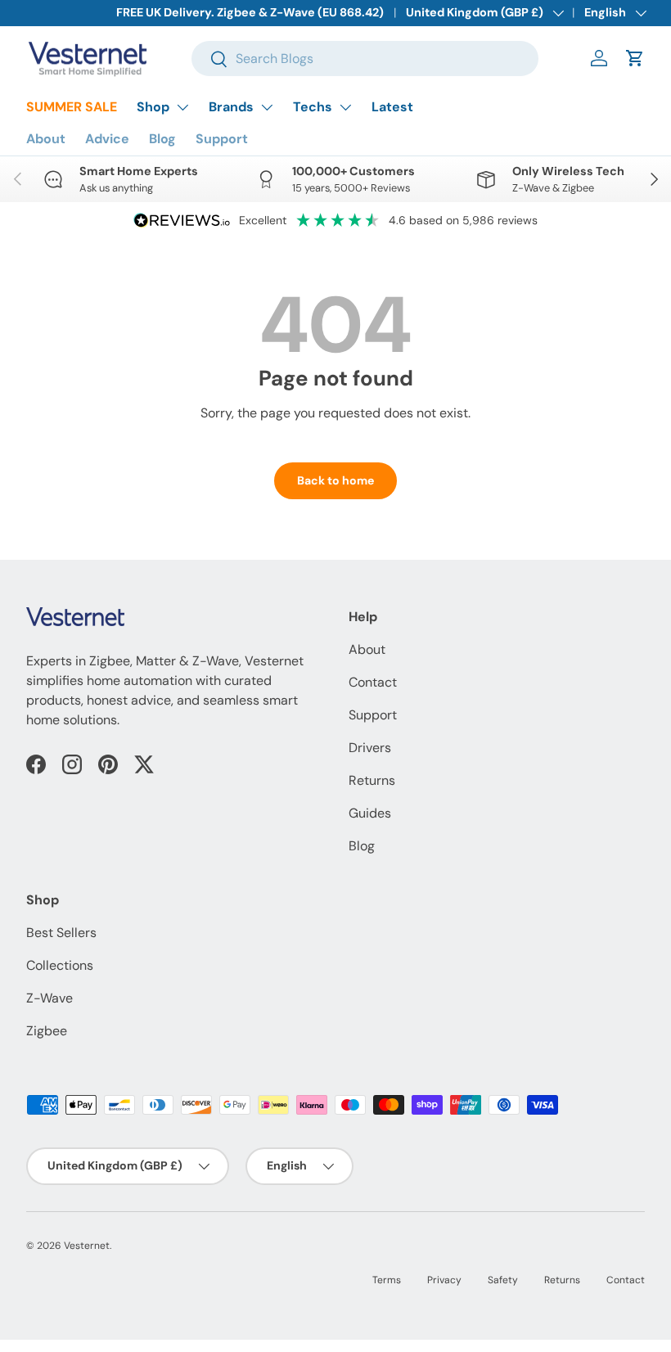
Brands (231, 106)
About (45, 138)
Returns (372, 780)
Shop (153, 106)
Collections (59, 965)
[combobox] (365, 58)
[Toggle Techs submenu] (345, 107)
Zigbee (46, 1030)
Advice (107, 138)
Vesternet (87, 1245)
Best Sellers (61, 932)
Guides (370, 813)
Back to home (335, 480)
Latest (392, 106)
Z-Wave (49, 998)
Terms (386, 1280)
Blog (162, 138)
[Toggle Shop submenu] (182, 107)
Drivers (370, 747)
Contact (373, 682)
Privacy (444, 1280)
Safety (503, 1280)
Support (222, 138)
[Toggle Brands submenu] (267, 107)
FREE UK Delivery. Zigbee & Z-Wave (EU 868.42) (250, 12)
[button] (635, 58)
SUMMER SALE (71, 106)
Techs (312, 106)
